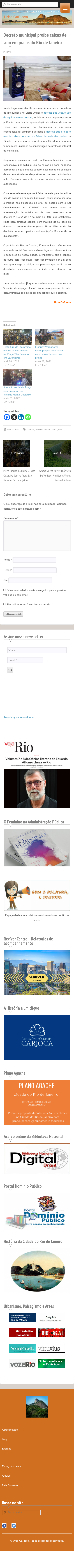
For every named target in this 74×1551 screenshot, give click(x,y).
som (60, 430)
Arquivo (6, 1475)
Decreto (30, 430)
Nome (7, 559)
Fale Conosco (10, 1485)
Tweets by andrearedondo (19, 717)
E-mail (7, 569)
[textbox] (37, 274)
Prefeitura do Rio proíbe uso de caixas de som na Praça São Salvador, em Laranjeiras (19, 475)
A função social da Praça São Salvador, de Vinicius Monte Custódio (17, 391)
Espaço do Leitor (11, 1466)
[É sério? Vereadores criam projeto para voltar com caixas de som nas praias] (49, 337)
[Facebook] (7, 417)
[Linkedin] (21, 417)
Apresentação (10, 1429)
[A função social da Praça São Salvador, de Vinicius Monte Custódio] (17, 377)
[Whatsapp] (28, 417)
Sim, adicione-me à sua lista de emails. (28, 604)
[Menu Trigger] (65, 8)
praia (54, 430)
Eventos (6, 1448)
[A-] (4, 52)
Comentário (10, 518)
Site (5, 580)
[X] (14, 417)
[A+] (9, 52)
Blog (4, 1439)
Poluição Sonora (43, 430)
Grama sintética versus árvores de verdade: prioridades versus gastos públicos (55, 475)
